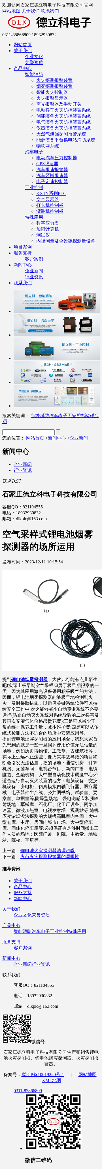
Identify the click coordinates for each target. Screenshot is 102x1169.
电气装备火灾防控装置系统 (63, 122)
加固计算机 (47, 229)
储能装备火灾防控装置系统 (63, 116)
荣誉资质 (34, 62)
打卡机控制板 (49, 205)
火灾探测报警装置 (54, 80)
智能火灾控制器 (52, 92)
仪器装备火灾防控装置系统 (63, 128)
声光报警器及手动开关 (59, 104)
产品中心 (23, 68)
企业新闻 (34, 270)
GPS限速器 (47, 163)
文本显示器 (47, 199)
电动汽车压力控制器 (56, 157)
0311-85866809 (28, 1090)
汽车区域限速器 (52, 175)
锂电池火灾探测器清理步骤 (47, 850)
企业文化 (34, 56)
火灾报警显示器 (52, 98)
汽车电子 (34, 151)
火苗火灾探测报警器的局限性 (49, 856)
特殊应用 (34, 217)
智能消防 (34, 74)
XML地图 (51, 1080)
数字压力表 (47, 223)
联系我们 (50, 11)
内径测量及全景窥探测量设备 (65, 241)
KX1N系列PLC (51, 193)
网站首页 (23, 44)
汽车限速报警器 (52, 169)
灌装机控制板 (49, 211)
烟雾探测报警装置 (54, 86)
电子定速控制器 (52, 181)
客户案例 (34, 258)
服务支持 (23, 253)
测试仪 (43, 235)
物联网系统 (47, 145)
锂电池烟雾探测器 (29, 679)
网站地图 (11, 11)
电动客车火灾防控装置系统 (63, 110)
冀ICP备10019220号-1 (43, 1074)
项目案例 (23, 247)
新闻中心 (23, 264)
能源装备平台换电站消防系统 (65, 139)
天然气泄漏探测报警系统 (61, 133)
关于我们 (31, 11)
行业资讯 (34, 276)
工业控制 (34, 187)
